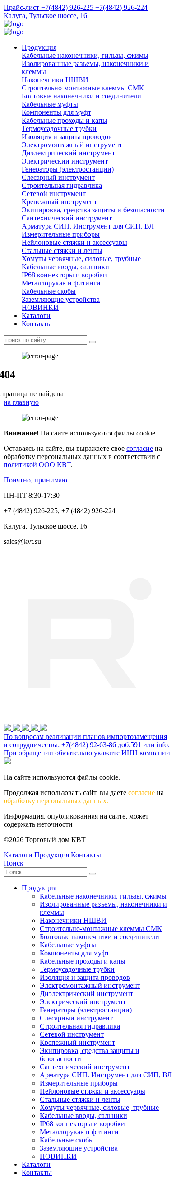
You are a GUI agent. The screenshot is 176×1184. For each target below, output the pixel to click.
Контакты (37, 324)
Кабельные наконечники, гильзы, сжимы (85, 55)
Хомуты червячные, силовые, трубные (81, 258)
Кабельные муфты (50, 104)
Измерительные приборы (61, 234)
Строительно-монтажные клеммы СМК (83, 88)
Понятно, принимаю (35, 480)
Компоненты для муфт (56, 112)
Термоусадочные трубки (59, 128)
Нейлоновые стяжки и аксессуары (74, 242)
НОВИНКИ (40, 307)
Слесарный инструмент (58, 177)
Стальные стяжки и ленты (62, 250)
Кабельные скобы (49, 291)
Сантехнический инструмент (67, 218)
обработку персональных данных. (56, 801)
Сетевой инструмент (54, 193)
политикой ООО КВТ (37, 464)
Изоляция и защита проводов (67, 136)
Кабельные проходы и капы (64, 120)
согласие (139, 448)
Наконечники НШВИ (55, 80)
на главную (21, 402)
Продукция (39, 47)
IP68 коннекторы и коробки (64, 275)
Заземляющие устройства (61, 299)
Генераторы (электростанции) (68, 169)
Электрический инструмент (65, 161)
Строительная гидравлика (62, 185)
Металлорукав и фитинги (61, 283)
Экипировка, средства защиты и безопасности (93, 210)
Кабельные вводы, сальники (65, 267)
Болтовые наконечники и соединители (81, 96)
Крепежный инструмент (59, 202)
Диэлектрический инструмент (68, 153)
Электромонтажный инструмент (72, 145)
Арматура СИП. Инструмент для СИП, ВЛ (88, 226)
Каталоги (36, 315)
